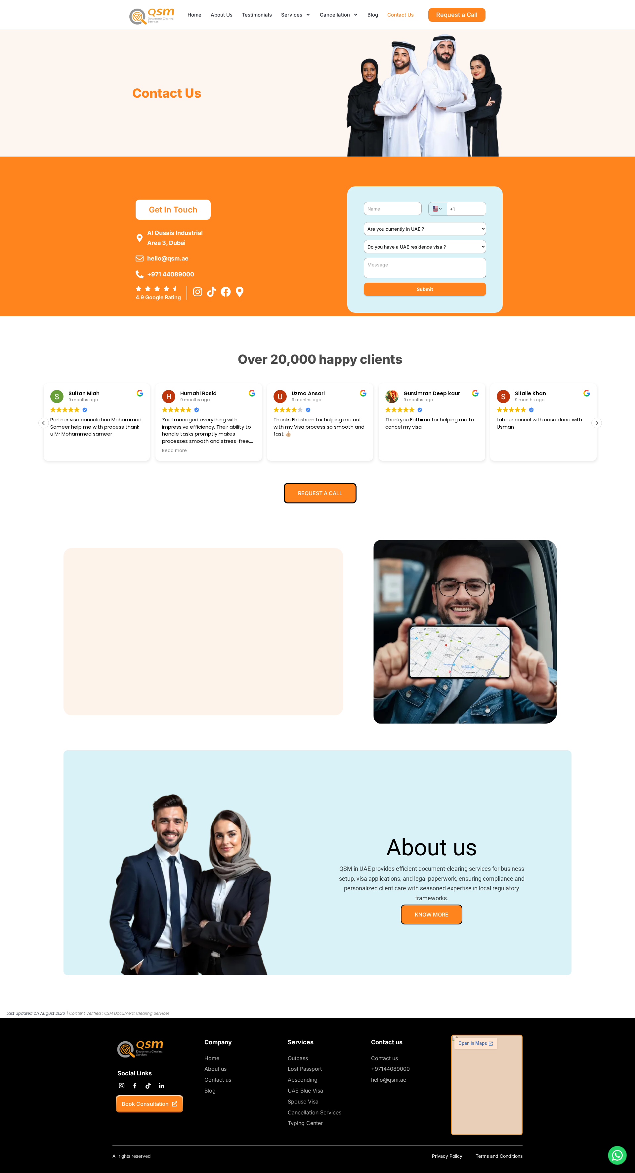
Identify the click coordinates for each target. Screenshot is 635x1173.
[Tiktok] (148, 1086)
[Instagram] (121, 1086)
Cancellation (335, 15)
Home (194, 15)
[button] (597, 423)
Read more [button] (174, 451)
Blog (372, 15)
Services (291, 15)
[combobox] (438, 208)
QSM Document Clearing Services (137, 1013)
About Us (222, 15)
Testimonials (257, 15)
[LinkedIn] (161, 1086)
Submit (425, 289)
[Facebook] (135, 1086)
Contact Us (400, 15)
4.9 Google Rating (158, 297)
